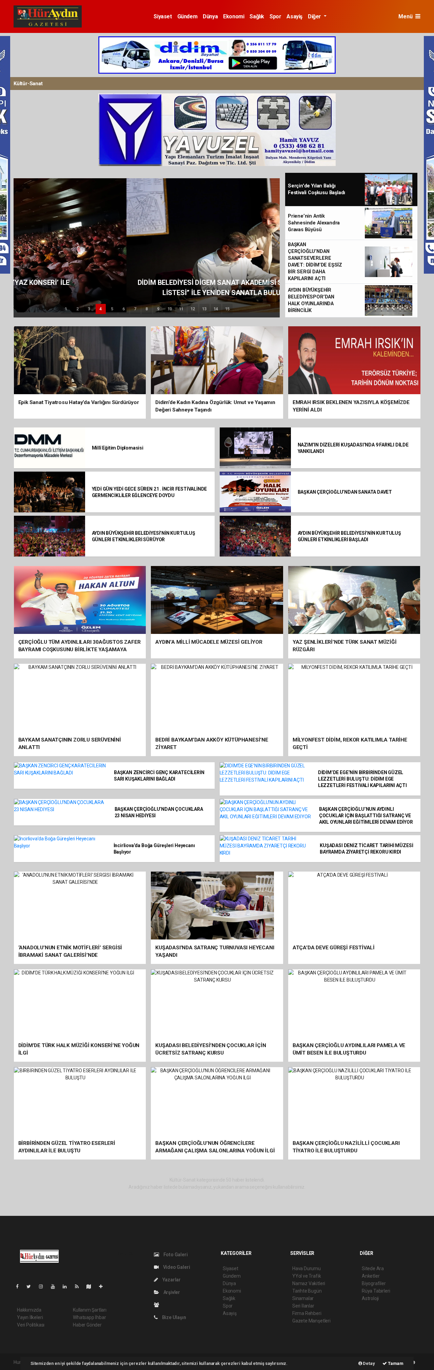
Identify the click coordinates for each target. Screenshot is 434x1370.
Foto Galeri (175, 1254)
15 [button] (227, 309)
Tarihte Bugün (307, 1291)
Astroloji (370, 1298)
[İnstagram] (43, 1286)
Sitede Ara (373, 1268)
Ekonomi (233, 16)
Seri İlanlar (303, 1306)
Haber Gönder (87, 1325)
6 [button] (123, 309)
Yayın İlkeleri (30, 1317)
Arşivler (171, 1292)
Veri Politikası (30, 1325)
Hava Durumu (306, 1268)
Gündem (187, 16)
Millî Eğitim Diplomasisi (117, 448)
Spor (275, 16)
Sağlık (257, 16)
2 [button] (77, 309)
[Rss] (79, 1286)
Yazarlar (171, 1279)
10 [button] (169, 309)
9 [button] (158, 309)
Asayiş (294, 16)
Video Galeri (176, 1267)
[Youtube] (55, 1286)
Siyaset (163, 16)
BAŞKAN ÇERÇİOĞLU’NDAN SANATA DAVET (345, 492)
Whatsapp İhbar (89, 1317)
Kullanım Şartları (89, 1310)
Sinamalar (303, 1298)
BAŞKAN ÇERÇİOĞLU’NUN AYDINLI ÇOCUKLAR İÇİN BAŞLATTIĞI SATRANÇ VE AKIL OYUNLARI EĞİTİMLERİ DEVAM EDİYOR (366, 815)
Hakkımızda (29, 1310)
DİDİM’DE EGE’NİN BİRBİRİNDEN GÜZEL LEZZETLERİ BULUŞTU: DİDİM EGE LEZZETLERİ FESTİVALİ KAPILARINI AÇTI (362, 779)
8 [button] (146, 309)
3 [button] (89, 309)
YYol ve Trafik (306, 1276)
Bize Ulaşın (173, 1317)
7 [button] (135, 309)
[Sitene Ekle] (103, 1286)
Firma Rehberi (306, 1313)
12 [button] (193, 309)
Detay (368, 1363)
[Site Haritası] (91, 1286)
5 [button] (112, 309)
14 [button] (216, 309)
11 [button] (181, 309)
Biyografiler (374, 1283)
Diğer (315, 16)
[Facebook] (20, 1286)
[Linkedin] (67, 1286)
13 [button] (204, 309)
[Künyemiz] (158, 1305)
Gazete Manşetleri (311, 1320)
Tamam (395, 1363)
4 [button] (100, 309)
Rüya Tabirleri (376, 1291)
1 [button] (66, 309)
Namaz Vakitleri (308, 1283)
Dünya (210, 16)
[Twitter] (31, 1286)
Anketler (370, 1276)
